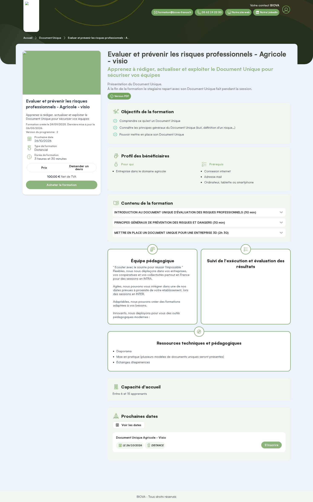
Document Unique (50, 37)
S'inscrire (271, 445)
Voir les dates (131, 425)
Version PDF (121, 96)
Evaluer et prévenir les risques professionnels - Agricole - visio (99, 37)
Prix (44, 167)
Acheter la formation (62, 185)
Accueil (27, 37)
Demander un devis (79, 167)
